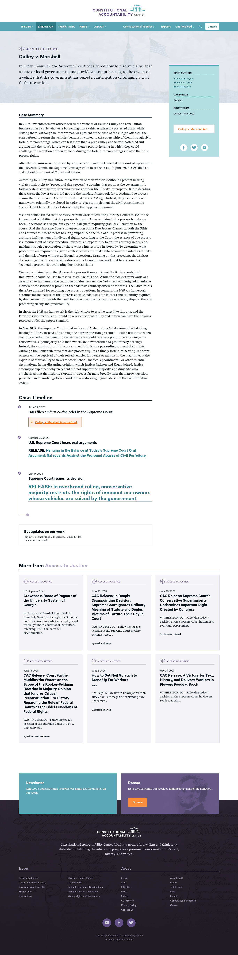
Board (173, 882)
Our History (127, 900)
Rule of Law (25, 896)
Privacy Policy (128, 905)
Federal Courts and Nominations (85, 887)
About (99, 26)
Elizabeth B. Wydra (184, 78)
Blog (172, 891)
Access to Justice (66, 565)
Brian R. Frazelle (182, 86)
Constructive (126, 939)
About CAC (176, 878)
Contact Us (127, 909)
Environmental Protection (32, 887)
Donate (212, 26)
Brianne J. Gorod (183, 82)
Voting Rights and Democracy (84, 896)
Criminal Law (75, 882)
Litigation (45, 26)
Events (125, 896)
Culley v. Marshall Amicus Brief (196, 129)
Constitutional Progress (138, 26)
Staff (123, 882)
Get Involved (183, 26)
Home (124, 878)
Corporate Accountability (32, 882)
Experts (166, 26)
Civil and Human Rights (80, 878)
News (83, 26)
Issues (26, 26)
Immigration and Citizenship (83, 891)
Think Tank (66, 26)
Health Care (25, 891)
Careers (174, 905)
